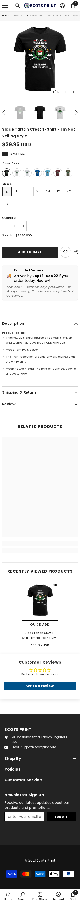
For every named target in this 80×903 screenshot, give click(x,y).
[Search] (17, 5)
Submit (61, 816)
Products (19, 15)
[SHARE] (74, 252)
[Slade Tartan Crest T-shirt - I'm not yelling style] (40, 600)
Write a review (40, 685)
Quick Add (40, 624)
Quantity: (9, 218)
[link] (40, 543)
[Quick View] (55, 585)
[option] (40, 58)
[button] (65, 92)
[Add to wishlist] (65, 252)
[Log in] (62, 5)
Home (5, 15)
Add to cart (30, 252)
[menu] (5, 5)
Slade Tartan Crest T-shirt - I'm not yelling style (40, 635)
